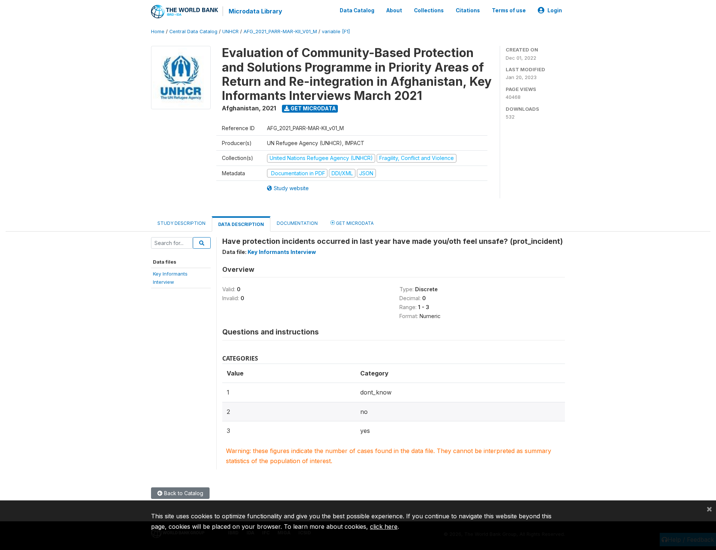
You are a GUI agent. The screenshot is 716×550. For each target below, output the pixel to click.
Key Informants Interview (282, 252)
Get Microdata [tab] (354, 223)
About (394, 10)
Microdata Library (255, 11)
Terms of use (509, 10)
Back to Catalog (183, 493)
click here (384, 526)
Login (554, 10)
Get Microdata (312, 108)
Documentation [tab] (297, 223)
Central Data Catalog (193, 31)
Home (157, 31)
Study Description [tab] (181, 223)
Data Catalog (357, 10)
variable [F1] (336, 31)
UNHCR (230, 31)
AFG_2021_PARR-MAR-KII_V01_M (280, 31)
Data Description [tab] (241, 224)
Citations (468, 10)
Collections (429, 10)
